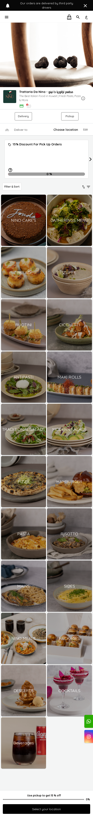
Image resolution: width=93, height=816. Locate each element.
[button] (46, 98)
